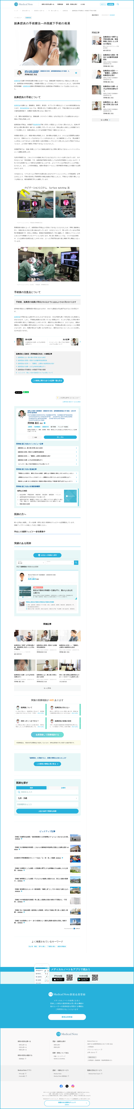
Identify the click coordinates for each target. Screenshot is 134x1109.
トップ (16, 10)
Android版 (22, 1076)
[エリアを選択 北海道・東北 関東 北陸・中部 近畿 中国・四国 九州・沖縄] (47, 798)
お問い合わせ (91, 1052)
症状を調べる (23, 1047)
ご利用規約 (90, 1047)
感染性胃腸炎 (62, 946)
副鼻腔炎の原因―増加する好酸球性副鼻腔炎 (31, 360)
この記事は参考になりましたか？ (69, 397)
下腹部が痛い (51, 946)
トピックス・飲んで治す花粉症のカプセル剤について (34, 372)
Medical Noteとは (92, 1041)
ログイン (103, 4)
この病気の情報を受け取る (46, 764)
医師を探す (57, 1047)
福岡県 (30, 427)
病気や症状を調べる (48, 4)
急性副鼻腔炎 (24, 108)
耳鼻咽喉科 (37, 427)
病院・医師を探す (71, 4)
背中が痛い (42, 946)
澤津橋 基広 (35, 423)
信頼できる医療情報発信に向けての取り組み (100, 1044)
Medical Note (57, 1073)
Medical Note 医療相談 (60, 1076)
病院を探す (57, 1045)
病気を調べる (26, 10)
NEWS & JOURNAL (59, 1058)
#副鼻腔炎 (28, 17)
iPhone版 (21, 1073)
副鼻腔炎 (65, 10)
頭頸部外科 (26, 86)
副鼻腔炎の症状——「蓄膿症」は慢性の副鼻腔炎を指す (35, 363)
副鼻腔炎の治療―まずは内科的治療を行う (31, 366)
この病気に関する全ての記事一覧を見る (47, 381)
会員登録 (110, 4)
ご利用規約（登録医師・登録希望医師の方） (100, 1060)
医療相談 (60, 4)
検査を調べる (23, 1049)
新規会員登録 (67, 1017)
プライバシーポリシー (93, 1049)
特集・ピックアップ (59, 1056)
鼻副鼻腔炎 (36, 124)
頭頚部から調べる (39, 10)
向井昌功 (32, 579)
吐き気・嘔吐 (33, 946)
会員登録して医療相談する (47, 735)
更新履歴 (112, 15)
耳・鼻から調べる (53, 10)
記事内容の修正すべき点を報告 (72, 402)
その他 (82, 4)
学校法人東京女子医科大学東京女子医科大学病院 (40, 602)
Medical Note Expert (94, 1073)
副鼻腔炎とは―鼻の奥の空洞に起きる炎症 (31, 357)
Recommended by (68, 928)
